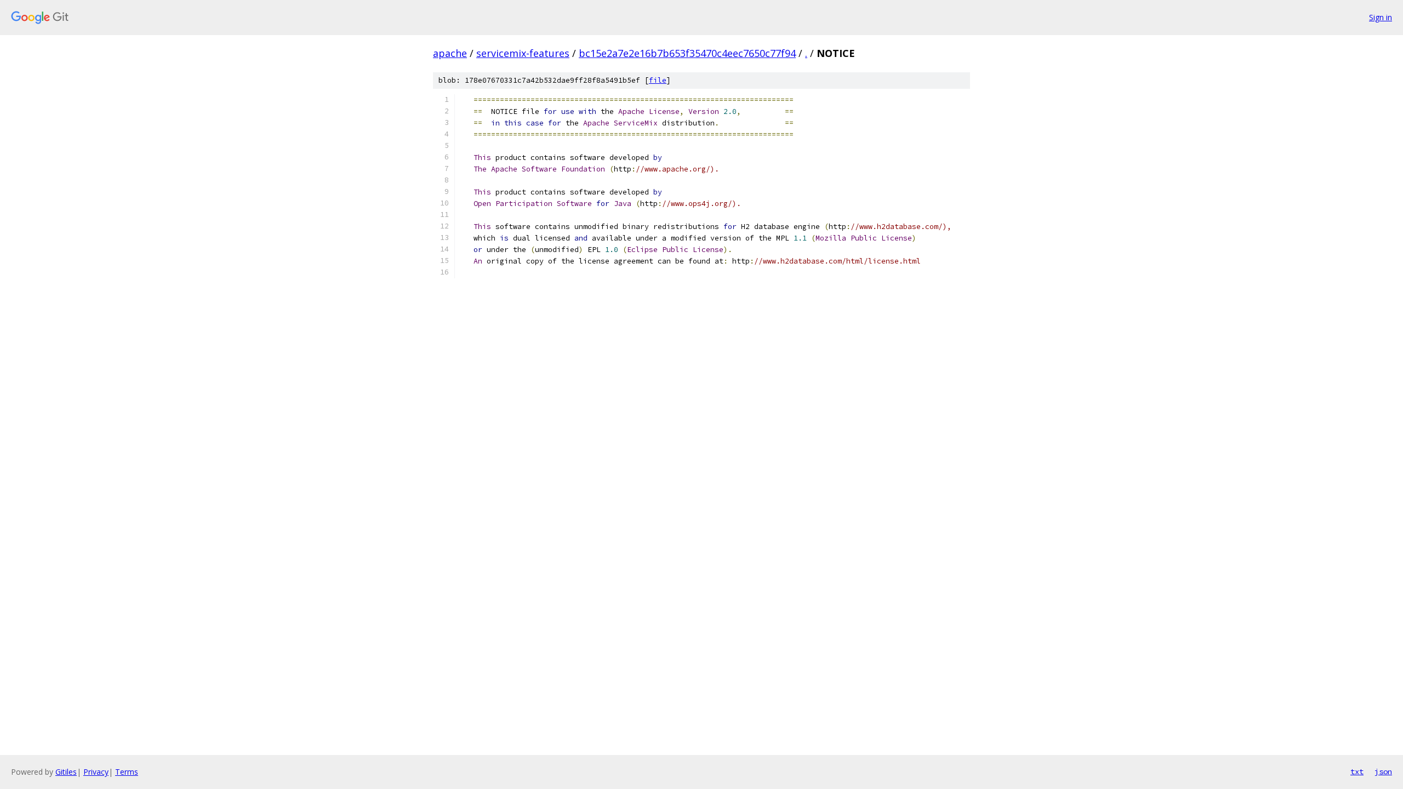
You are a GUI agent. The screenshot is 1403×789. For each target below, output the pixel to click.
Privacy (96, 772)
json (1383, 771)
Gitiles (66, 772)
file (657, 80)
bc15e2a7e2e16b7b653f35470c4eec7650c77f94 (687, 53)
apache (450, 53)
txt (1357, 771)
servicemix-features (522, 53)
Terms (126, 772)
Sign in (1380, 17)
